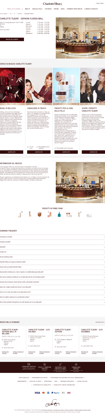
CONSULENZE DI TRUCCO (36, 108)
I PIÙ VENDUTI (48, 9)
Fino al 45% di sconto (13, 9)
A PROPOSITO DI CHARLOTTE (42, 385)
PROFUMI (56, 9)
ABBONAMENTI (22, 381)
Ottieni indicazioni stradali (18, 352)
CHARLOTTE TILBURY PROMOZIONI (64, 385)
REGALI (63, 9)
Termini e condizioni (68, 410)
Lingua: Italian (100, 3)
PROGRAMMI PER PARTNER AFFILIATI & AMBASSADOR (67, 377)
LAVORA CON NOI (82, 381)
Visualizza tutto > (100, 322)
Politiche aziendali (78, 410)
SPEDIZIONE (48, 381)
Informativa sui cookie (59, 410)
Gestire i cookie (86, 410)
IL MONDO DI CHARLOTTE (91, 9)
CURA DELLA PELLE (37, 9)
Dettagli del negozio (5, 352)
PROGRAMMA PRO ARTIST (40, 377)
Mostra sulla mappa (12, 39)
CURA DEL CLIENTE (35, 381)
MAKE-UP (27, 9)
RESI (56, 381)
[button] (52, 237)
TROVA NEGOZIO (24, 377)
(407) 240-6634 (4, 29)
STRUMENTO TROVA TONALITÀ (74, 9)
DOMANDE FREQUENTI (67, 381)
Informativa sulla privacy (47, 410)
